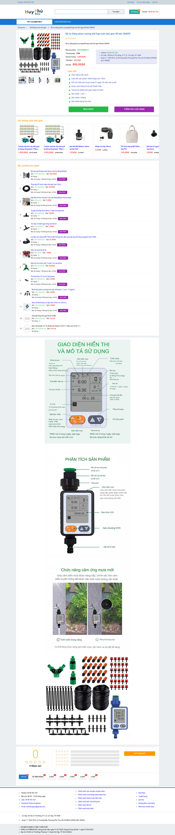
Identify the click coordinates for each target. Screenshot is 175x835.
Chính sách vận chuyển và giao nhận (91, 791)
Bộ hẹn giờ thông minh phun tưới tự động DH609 (49, 171)
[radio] (26, 762)
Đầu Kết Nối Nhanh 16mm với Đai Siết (54, 147)
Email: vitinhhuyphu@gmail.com (33, 807)
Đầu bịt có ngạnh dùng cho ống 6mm (131, 147)
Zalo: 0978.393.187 (28, 800)
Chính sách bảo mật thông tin (89, 801)
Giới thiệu (141, 793)
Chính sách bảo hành (86, 808)
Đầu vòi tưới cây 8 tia (38, 250)
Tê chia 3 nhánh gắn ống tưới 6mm (44, 224)
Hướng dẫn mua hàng (146, 803)
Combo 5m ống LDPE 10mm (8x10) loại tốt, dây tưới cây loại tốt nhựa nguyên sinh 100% (63, 237)
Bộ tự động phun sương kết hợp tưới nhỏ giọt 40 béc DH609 (73, 27)
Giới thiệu (130, 2)
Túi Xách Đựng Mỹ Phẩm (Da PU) (104, 147)
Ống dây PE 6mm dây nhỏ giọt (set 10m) (46, 184)
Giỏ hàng (134, 12)
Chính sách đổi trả (84, 805)
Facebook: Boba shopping (30, 803)
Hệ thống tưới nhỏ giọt (38, 27)
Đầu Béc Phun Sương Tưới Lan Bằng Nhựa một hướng (51, 198)
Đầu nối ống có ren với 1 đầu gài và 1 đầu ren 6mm (157, 147)
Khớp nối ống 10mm (77, 146)
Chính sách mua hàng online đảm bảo (92, 795)
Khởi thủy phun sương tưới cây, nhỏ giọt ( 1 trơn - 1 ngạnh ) (53, 289)
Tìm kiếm (115, 12)
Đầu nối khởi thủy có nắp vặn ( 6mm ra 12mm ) (49, 303)
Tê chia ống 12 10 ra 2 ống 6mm (43, 276)
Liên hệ (154, 2)
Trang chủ (22, 27)
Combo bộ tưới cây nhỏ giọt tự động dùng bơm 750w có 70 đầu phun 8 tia (28, 147)
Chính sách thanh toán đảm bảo (90, 798)
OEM (78, 53)
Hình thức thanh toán (146, 807)
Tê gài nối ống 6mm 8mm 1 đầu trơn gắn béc (47, 211)
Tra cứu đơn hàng (143, 2)
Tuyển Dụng (142, 796)
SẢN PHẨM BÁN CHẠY (63, 22)
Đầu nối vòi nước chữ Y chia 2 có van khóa (46, 263)
